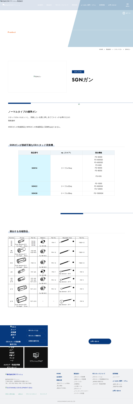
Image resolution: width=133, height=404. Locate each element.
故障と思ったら (117, 384)
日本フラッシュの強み (63, 383)
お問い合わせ (112, 5)
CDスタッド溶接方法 (34, 336)
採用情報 (102, 5)
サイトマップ (43, 394)
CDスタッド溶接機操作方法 (101, 379)
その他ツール (78, 386)
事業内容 (74, 5)
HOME (101, 49)
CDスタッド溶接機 (79, 377)
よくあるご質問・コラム (88, 5)
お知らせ (20, 394)
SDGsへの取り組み (10, 394)
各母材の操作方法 (33, 341)
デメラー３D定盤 (79, 393)
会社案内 (40, 5)
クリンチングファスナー (81, 391)
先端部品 (76, 384)
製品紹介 (49, 5)
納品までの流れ (61, 388)
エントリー (116, 377)
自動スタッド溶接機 (80, 379)
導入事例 (59, 385)
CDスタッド (77, 388)
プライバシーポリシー (31, 394)
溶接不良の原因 (117, 386)
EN (129, 13)
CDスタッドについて (61, 5)
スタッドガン (118, 49)
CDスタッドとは (33, 330)
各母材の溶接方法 (98, 381)
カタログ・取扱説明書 (99, 384)
